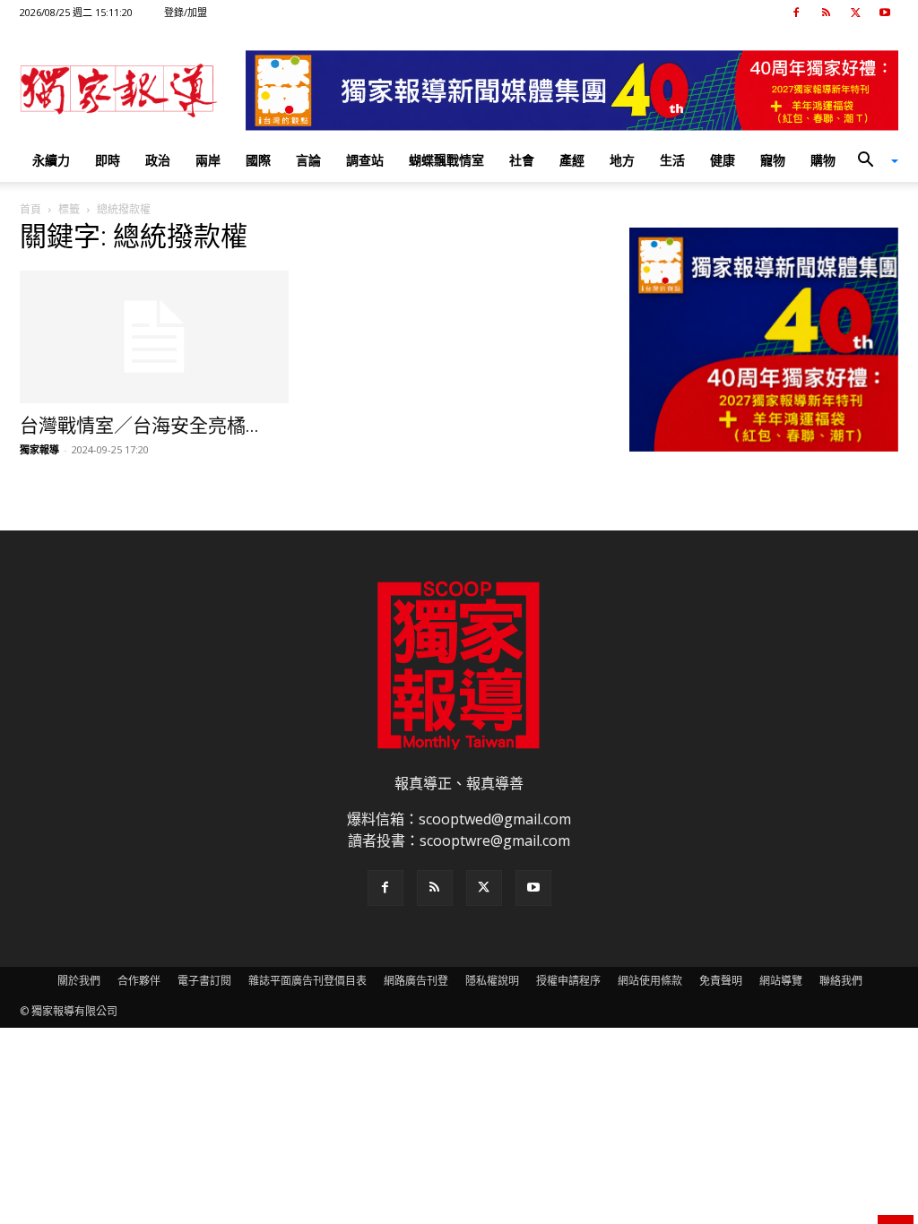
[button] (871, 161)
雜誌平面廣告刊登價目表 (307, 980)
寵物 (772, 159)
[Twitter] (855, 12)
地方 (622, 159)
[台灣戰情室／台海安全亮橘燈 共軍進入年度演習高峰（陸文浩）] (154, 337)
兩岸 (208, 159)
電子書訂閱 (204, 980)
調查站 (365, 159)
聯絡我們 (840, 980)
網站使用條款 (650, 980)
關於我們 (78, 980)
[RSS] (825, 12)
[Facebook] (796, 12)
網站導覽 (780, 980)
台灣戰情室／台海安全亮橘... (139, 425)
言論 (308, 159)
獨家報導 (39, 449)
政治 (157, 159)
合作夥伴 (138, 980)
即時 (107, 159)
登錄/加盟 (185, 12)
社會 (521, 159)
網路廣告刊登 (416, 980)
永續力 (51, 159)
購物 (823, 159)
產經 (572, 159)
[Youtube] (884, 12)
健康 (722, 159)
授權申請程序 (568, 980)
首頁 (30, 209)
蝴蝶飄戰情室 (446, 159)
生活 (672, 159)
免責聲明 (720, 980)
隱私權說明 (492, 980)
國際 (258, 159)
